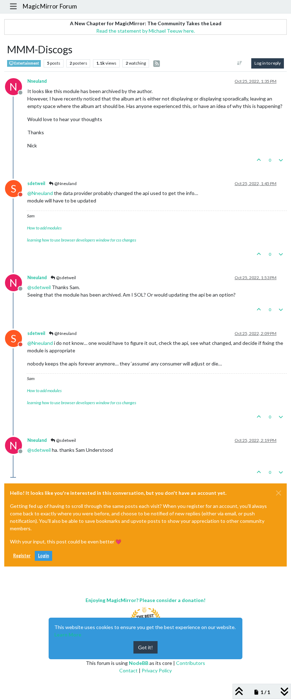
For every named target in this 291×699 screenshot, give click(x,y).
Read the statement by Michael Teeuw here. (145, 31)
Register (22, 555)
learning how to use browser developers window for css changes (81, 240)
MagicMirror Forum (49, 6)
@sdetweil (65, 277)
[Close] (278, 493)
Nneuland (37, 81)
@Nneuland (65, 183)
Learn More (67, 635)
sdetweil (36, 183)
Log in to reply (267, 63)
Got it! (145, 647)
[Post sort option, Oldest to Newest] (240, 63)
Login (43, 555)
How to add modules (44, 228)
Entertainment (26, 63)
